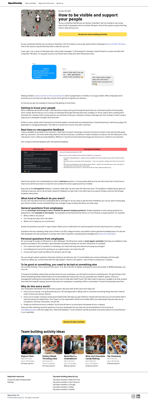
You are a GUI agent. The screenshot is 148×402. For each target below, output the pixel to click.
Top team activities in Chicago (64, 384)
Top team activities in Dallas (63, 387)
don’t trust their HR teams (115, 44)
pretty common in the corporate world (50, 96)
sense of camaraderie (107, 234)
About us (59, 3)
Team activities (30, 3)
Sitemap (10, 382)
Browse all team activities (74, 322)
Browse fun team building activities (92, 34)
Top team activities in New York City (66, 380)
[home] (15, 3)
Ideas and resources (46, 3)
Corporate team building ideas (19, 380)
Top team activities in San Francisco (66, 382)
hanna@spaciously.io (29, 310)
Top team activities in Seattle (64, 389)
